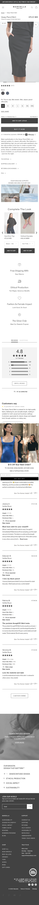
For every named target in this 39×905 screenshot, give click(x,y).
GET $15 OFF (19, 478)
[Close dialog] (37, 425)
